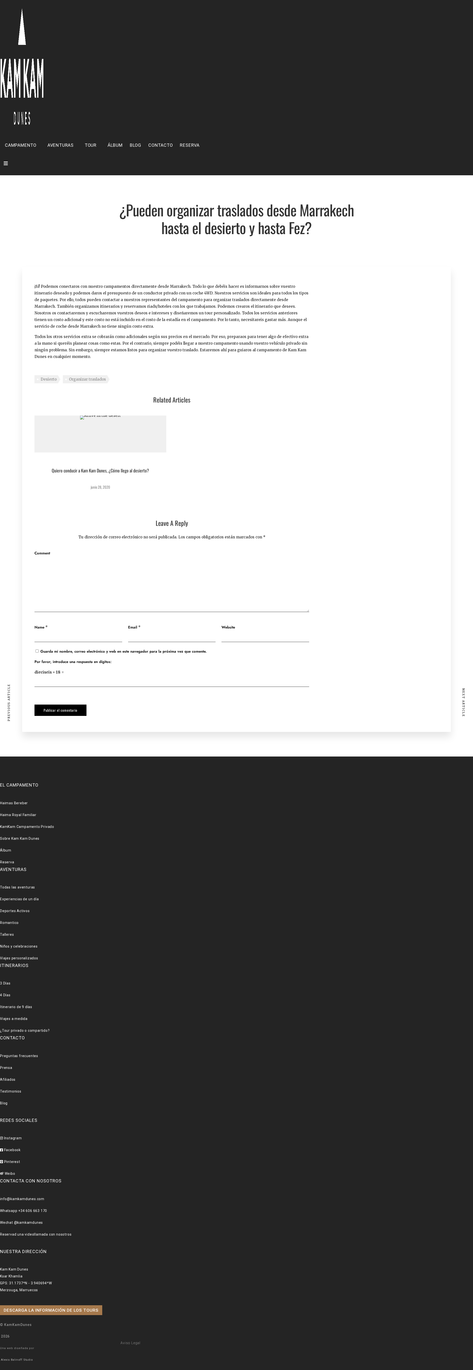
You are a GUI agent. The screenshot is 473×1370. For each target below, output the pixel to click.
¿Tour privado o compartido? (25, 1030)
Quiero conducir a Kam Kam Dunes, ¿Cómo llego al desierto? (100, 470)
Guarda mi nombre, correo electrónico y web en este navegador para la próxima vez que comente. (123, 651)
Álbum (115, 145)
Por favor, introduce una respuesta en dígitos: (73, 661)
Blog (135, 145)
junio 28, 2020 (100, 487)
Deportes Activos (15, 911)
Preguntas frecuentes (19, 1056)
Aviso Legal (130, 1343)
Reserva (190, 145)
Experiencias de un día (19, 899)
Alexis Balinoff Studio (17, 1359)
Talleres (7, 934)
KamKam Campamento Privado (27, 827)
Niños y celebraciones (19, 946)
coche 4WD (202, 293)
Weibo (9, 1174)
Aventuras (61, 145)
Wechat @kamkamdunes (21, 1223)
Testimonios (10, 1091)
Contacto (160, 145)
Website (228, 627)
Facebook (12, 1150)
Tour (91, 145)
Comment (42, 553)
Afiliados (8, 1079)
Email (132, 627)
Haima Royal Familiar (18, 815)
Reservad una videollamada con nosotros (35, 1234)
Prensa (6, 1068)
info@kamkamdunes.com (22, 1199)
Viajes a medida (14, 1019)
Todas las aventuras (17, 887)
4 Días (5, 995)
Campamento (20, 145)
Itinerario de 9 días (16, 1007)
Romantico (9, 923)
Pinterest (11, 1162)
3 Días (5, 983)
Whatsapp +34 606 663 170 (23, 1211)
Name (39, 627)
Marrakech (44, 306)
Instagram (12, 1138)
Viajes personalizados (19, 958)
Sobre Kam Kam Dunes (19, 838)
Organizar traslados (87, 379)
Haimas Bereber (14, 803)
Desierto (49, 379)
